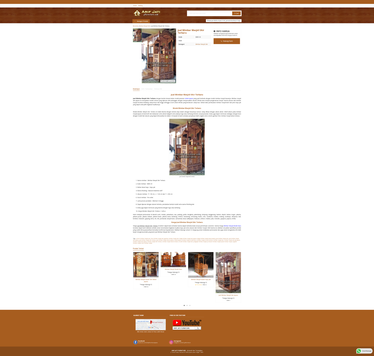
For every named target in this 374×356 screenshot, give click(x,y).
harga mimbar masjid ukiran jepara (206, 238)
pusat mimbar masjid (226, 241)
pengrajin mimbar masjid (200, 241)
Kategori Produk (142, 21)
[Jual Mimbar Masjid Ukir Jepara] (228, 272)
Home (135, 5)
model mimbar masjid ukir (186, 241)
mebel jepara (177, 240)
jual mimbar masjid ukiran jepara (165, 240)
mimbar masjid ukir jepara (140, 241)
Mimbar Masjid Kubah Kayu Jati (201, 279)
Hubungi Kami (228, 41)
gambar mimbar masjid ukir (171, 238)
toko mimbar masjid (146, 243)
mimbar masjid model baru (189, 240)
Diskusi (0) (158, 89)
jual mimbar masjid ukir (222, 238)
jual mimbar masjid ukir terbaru (147, 240)
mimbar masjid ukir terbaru (154, 241)
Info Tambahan (147, 89)
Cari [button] (237, 13)
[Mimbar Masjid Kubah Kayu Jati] (200, 265)
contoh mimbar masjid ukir (143, 238)
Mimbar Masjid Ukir (201, 44)
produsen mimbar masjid (214, 241)
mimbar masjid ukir (218, 240)
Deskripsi (136, 89)
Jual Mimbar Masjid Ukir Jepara (228, 295)
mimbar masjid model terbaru (205, 240)
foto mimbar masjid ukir (157, 238)
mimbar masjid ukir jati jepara (232, 240)
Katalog (140, 5)
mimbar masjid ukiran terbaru (170, 241)
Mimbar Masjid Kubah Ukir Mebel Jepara (145, 280)
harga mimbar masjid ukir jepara (187, 238)
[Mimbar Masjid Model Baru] (173, 259)
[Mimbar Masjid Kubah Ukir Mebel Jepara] (146, 265)
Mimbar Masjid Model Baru (173, 269)
